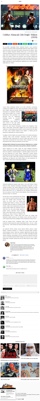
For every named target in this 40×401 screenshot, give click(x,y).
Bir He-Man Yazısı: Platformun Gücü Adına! (12, 297)
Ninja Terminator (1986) (5, 379)
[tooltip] (5, 44)
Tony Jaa (14, 190)
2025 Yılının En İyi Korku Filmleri (10, 302)
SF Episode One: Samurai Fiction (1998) (10, 391)
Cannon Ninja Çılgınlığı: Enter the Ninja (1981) (29, 358)
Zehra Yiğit (7, 306)
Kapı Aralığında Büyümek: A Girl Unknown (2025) (13, 307)
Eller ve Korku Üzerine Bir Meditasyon (11, 331)
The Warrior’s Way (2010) (5, 396)
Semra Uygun (7, 330)
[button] (38, 292)
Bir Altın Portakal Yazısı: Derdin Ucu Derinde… (12, 336)
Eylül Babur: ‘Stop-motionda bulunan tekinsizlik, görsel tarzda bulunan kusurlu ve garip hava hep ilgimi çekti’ (22, 312)
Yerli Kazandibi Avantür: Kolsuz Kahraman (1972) (30, 379)
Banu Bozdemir (7, 311)
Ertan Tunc (7, 316)
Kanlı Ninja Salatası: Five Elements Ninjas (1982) (9, 360)
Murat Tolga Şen (8, 296)
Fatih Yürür (35, 40)
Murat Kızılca (7, 301)
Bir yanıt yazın (24, 255)
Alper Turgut (7, 335)
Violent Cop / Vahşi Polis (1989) (10, 317)
